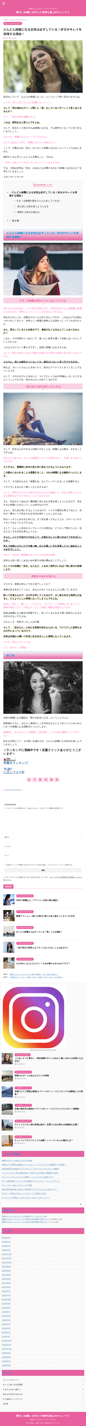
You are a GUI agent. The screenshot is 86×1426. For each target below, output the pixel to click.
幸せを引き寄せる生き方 (14, 790)
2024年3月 (6, 1238)
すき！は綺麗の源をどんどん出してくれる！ (37, 200)
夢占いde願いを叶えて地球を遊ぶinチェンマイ (43, 12)
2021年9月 (6, 1303)
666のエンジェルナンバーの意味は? (16, 1216)
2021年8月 (6, 1308)
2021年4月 (6, 1324)
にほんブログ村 (13, 772)
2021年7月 (6, 1312)
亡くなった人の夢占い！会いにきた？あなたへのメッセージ (26, 1197)
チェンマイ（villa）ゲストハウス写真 (17, 1185)
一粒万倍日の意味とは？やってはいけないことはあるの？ (42, 947)
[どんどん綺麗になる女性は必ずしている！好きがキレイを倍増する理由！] (46, 779)
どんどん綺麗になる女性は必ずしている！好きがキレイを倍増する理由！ (43, 194)
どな (53, 1222)
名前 (6, 837)
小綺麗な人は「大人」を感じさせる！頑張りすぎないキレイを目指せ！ (36, 977)
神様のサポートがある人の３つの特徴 (32, 1075)
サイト (6, 855)
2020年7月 (6, 1361)
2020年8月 (6, 1357)
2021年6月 (6, 1316)
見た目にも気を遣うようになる (30, 206)
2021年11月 (6, 1295)
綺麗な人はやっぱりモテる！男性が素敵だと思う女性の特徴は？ (34, 974)
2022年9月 (6, 1266)
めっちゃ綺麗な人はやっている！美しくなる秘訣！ (39, 932)
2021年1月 (6, 1336)
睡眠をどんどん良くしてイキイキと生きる (43, 1419)
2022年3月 (6, 1283)
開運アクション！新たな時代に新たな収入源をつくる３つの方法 (45, 916)
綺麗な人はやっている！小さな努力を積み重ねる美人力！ (25, 1219)
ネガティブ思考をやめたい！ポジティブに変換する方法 (24, 1193)
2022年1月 (6, 1291)
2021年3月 (6, 1328)
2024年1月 (6, 1246)
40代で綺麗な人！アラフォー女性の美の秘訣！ (37, 900)
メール (7, 846)
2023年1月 (6, 1250)
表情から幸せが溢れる (26, 212)
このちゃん (38, 1216)
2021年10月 (6, 1299)
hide (49, 185)
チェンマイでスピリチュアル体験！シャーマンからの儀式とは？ (44, 1140)
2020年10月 (7, 1349)
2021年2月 (6, 1332)
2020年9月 (6, 1353)
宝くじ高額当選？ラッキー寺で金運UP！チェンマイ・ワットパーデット (31, 1181)
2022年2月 (6, 1287)
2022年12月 (7, 1254)
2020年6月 (6, 1365)
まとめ (14, 220)
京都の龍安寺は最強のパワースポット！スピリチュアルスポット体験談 (47, 1109)
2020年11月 (6, 1345)
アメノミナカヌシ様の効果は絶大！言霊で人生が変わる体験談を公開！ (47, 1124)
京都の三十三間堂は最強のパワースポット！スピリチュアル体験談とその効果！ (34, 1165)
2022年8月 (6, 1270)
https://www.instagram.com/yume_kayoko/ (43, 1050)
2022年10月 (7, 1262)
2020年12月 (7, 1341)
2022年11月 (6, 1258)
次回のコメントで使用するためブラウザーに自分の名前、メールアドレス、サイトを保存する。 (40, 865)
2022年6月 (6, 1275)
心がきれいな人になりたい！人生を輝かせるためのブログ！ (43, 963)
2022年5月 (6, 1279)
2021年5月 (6, 1320)
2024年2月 (6, 1242)
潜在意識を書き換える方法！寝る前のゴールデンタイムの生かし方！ (29, 1189)
